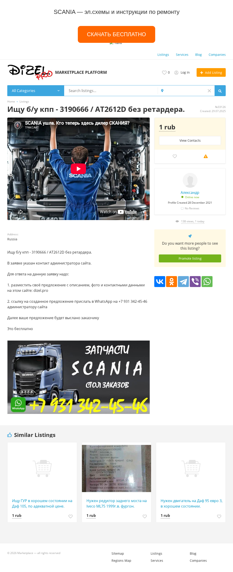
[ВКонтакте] (159, 281)
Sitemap (117, 553)
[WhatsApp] (207, 281)
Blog (198, 54)
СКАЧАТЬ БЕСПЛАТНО (116, 34)
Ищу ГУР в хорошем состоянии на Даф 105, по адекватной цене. (42, 503)
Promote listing (190, 258)
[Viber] (195, 281)
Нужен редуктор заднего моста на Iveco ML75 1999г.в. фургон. (116, 503)
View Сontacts (190, 140)
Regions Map (121, 560)
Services (182, 54)
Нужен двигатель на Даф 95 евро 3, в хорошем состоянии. (192, 503)
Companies (217, 54)
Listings (163, 54)
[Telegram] (183, 281)
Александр (190, 192)
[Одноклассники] (171, 281)
